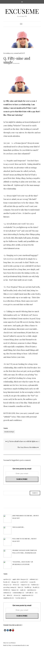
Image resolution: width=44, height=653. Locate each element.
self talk (29, 592)
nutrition (31, 590)
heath (36, 587)
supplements (27, 595)
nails (23, 590)
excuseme (22, 11)
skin (9, 595)
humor (15, 590)
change (15, 582)
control (24, 582)
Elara (5, 643)
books (6, 582)
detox (16, 584)
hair (20, 587)
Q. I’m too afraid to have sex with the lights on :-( (23, 441)
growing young (9, 587)
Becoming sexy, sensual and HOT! (14, 53)
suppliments (8, 598)
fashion (34, 584)
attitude (34, 579)
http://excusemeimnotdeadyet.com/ (19, 645)
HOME (6, 590)
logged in (15, 460)
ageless (7, 579)
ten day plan (20, 598)
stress (17, 595)
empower (25, 584)
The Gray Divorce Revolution (27, 447)
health (28, 587)
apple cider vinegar (20, 579)
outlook (7, 592)
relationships (9, 432)
